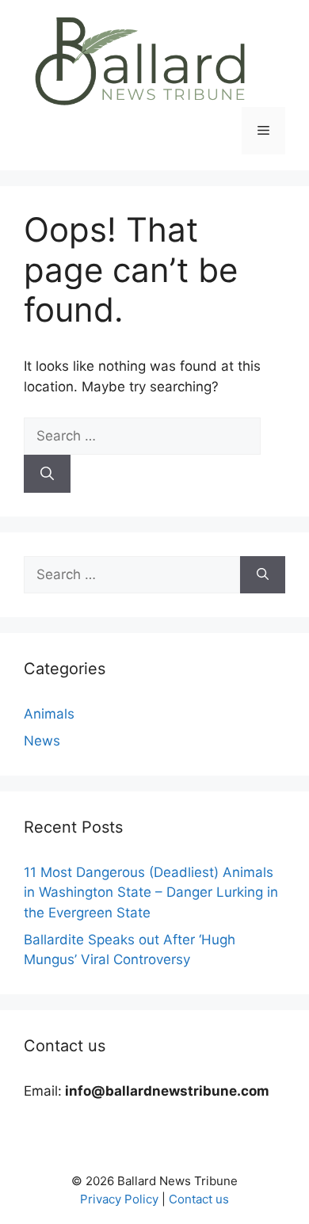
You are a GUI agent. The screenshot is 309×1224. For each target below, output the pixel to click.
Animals (49, 714)
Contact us (199, 1199)
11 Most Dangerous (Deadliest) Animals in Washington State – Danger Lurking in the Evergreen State (151, 892)
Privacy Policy (119, 1199)
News (42, 741)
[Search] (47, 474)
